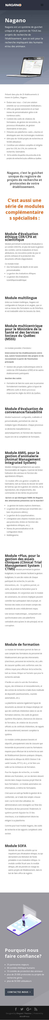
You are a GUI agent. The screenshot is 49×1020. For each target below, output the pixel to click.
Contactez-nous (18, 992)
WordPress (24, 1016)
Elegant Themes (23, 1013)
